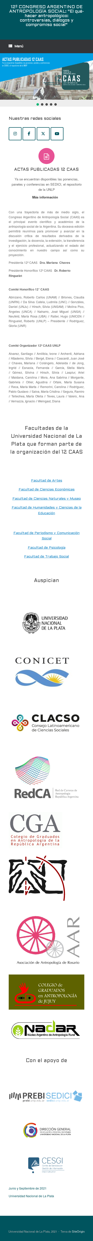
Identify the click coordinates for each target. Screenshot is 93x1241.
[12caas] (15, 133)
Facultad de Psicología (46, 547)
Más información (45, 197)
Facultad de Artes (46, 480)
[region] (46, 80)
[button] (46, 76)
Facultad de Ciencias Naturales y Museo (46, 498)
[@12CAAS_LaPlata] (43, 133)
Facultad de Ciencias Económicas (47, 489)
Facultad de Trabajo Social (46, 556)
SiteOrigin (78, 1231)
